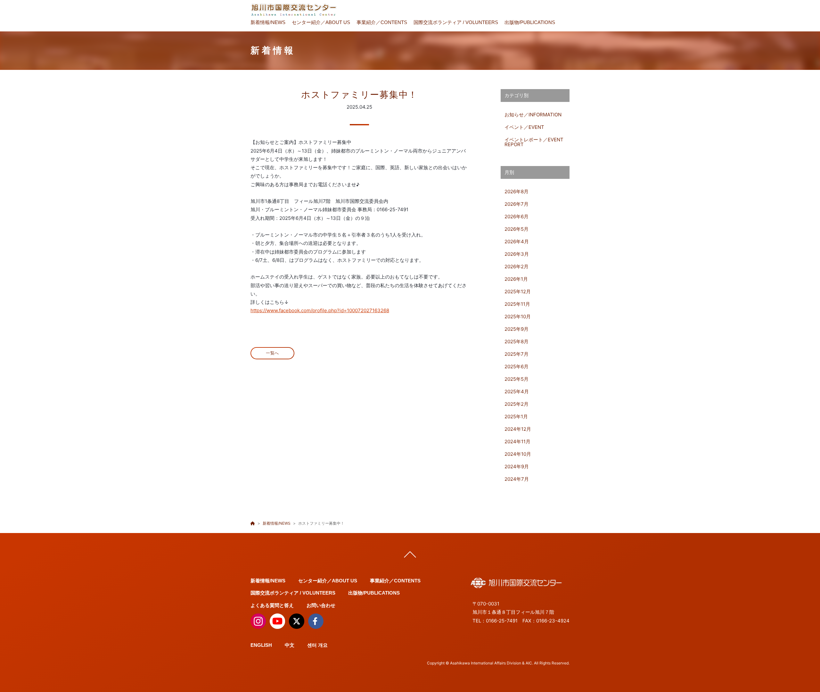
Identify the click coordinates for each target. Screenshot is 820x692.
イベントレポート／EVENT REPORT (533, 142)
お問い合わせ (321, 605)
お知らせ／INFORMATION (533, 115)
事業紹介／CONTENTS (382, 22)
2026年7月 (516, 204)
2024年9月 (516, 466)
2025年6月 (516, 366)
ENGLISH (261, 645)
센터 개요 (317, 645)
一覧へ (272, 353)
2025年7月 (516, 354)
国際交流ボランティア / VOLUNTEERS (456, 22)
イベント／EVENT (524, 127)
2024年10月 (517, 454)
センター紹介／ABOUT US (321, 22)
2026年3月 (516, 254)
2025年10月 (517, 316)
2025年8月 (516, 341)
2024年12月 (517, 429)
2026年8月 (516, 191)
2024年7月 (516, 479)
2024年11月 (517, 441)
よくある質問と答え (272, 605)
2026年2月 (516, 266)
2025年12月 (517, 291)
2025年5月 (516, 379)
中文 (289, 645)
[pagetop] (410, 556)
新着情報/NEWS (267, 22)
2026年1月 (516, 279)
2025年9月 (516, 329)
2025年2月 (516, 404)
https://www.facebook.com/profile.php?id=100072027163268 (319, 310)
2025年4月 (516, 391)
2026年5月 (516, 229)
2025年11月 (517, 304)
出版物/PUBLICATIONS (529, 22)
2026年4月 (516, 241)
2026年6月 (516, 216)
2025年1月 (516, 416)
